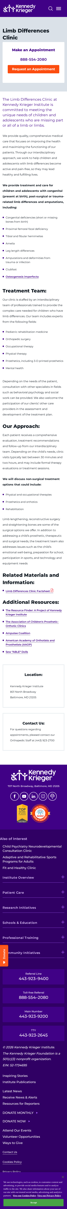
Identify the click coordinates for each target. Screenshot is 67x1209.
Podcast (52, 796)
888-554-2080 (33, 59)
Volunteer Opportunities (21, 1137)
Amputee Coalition (18, 633)
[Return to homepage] (24, 8)
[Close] (63, 1177)
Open (58, 9)
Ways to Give (13, 1143)
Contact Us (10, 1152)
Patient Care (13, 893)
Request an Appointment (33, 69)
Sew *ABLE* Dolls (17, 651)
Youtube (24, 796)
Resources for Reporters (21, 1104)
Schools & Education (20, 923)
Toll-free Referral (33, 995)
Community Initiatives (21, 953)
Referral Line (33, 976)
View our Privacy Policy (49, 1195)
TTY (33, 1033)
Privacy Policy (12, 1171)
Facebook (14, 796)
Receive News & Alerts (20, 1097)
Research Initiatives (19, 908)
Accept (33, 1202)
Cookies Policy (12, 1162)
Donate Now (14, 1121)
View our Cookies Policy (24, 1195)
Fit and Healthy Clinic (19, 868)
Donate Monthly (18, 1113)
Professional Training (20, 938)
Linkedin (33, 796)
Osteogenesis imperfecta (22, 276)
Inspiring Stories (15, 1076)
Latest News (12, 1091)
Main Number (33, 1014)
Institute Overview (18, 878)
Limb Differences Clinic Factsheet (28, 591)
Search (50, 8)
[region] (33, 1190)
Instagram (43, 796)
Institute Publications (19, 1082)
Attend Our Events (17, 1130)
